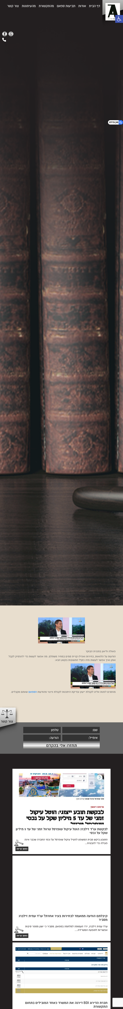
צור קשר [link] (13, 6)
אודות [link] (82, 6)
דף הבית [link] (94, 6)
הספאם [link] (32, 691)
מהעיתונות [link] (29, 6)
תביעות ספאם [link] (66, 6)
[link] (119, 19)
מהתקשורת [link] (46, 6)
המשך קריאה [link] (21, 848)
